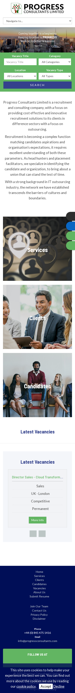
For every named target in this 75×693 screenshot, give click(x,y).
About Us (39, 592)
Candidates (39, 584)
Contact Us (39, 610)
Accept (46, 686)
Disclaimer (39, 618)
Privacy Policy (39, 614)
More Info (37, 520)
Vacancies (39, 588)
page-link (37, 249)
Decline (58, 686)
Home (39, 571)
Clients (39, 580)
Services (39, 576)
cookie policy (26, 686)
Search (37, 85)
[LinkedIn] (70, 226)
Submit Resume (39, 596)
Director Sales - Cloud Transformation (40, 477)
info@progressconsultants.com (37, 641)
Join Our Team (39, 606)
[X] (70, 216)
